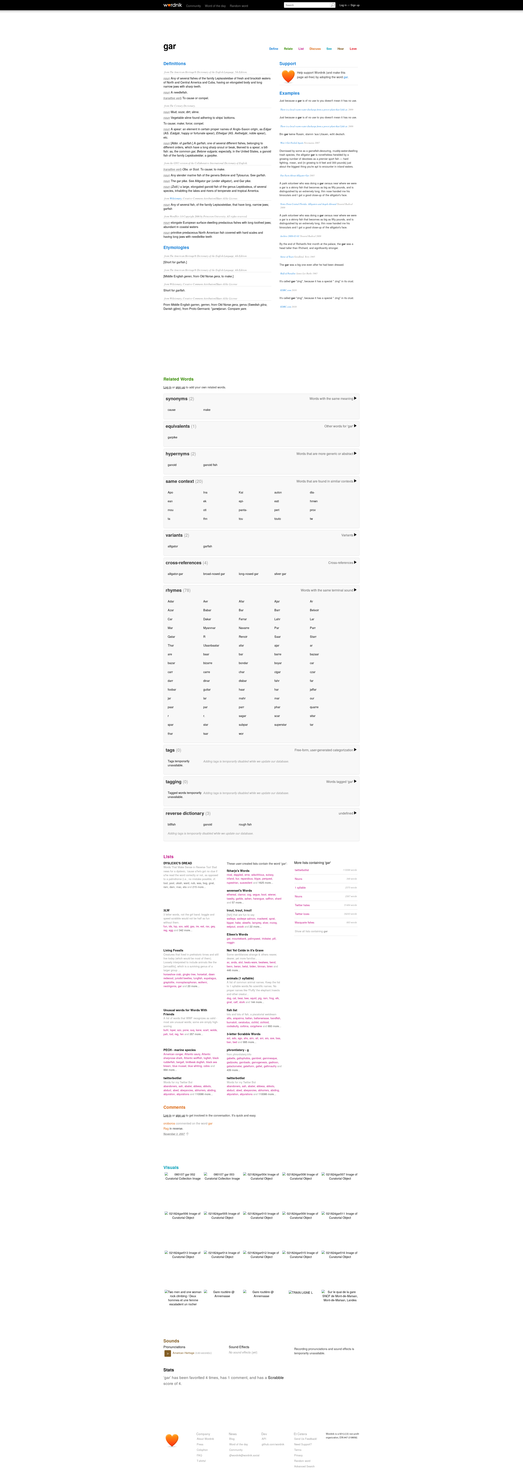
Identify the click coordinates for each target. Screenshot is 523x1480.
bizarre (207, 663)
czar (312, 672)
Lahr (277, 619)
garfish (207, 546)
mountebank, (240, 938)
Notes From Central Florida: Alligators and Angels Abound (308, 204)
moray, (273, 922)
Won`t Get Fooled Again (291, 142)
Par (276, 628)
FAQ (199, 1455)
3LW (166, 910)
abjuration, (170, 1094)
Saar (277, 636)
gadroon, (274, 1062)
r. (204, 715)
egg (171, 930)
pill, (274, 938)
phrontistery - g (238, 1050)
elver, (266, 922)
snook (241, 926)
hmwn (314, 501)
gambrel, (257, 1058)
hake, (238, 922)
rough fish (245, 824)
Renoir (243, 636)
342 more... (185, 930)
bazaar (314, 654)
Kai (241, 492)
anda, (234, 962)
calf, (236, 1002)
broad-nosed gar (214, 573)
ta (169, 518)
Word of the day (215, 5)
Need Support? (303, 1444)
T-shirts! (201, 1461)
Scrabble (276, 1377)
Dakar (207, 619)
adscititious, (258, 875)
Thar (171, 645)
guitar (207, 689)
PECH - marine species (179, 1050)
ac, (229, 962)
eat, (203, 926)
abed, (176, 1090)
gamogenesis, (260, 1062)
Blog (232, 1439)
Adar (171, 601)
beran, (238, 966)
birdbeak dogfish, (196, 1062)
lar (205, 698)
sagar (242, 715)
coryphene (256, 1026)
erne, (248, 875)
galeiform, (249, 1066)
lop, (176, 926)
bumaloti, (232, 1022)
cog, (250, 894)
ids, (171, 926)
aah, (181, 1086)
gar (346, 77)
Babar (207, 610)
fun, (166, 926)
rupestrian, (233, 882)
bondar (243, 663)
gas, (193, 926)
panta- (243, 510)
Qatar (171, 636)
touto (277, 518)
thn (205, 518)
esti (276, 501)
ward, (187, 883)
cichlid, (255, 1022)
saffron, (270, 898)
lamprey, (257, 922)
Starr (313, 636)
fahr (276, 680)
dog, (230, 998)
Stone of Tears (287, 256)
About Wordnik (205, 1439)
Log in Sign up (350, 5)
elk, (277, 998)
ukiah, (180, 883)
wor (241, 733)
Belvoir (314, 610)
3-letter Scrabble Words (243, 1034)
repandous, (247, 878)
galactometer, (235, 1066)
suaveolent (246, 882)
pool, (172, 883)
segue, (257, 894)
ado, (235, 1038)
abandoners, (171, 1086)
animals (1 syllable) (240, 978)
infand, (231, 878)
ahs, (246, 1038)
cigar (277, 672)
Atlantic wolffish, (194, 1058)
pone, (186, 1030)
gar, (229, 938)
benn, (230, 966)
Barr (277, 610)
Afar (241, 601)
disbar (243, 680)
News (233, 1433)
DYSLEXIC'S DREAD (177, 863)
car (312, 663)
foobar (172, 689)
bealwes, (264, 962)
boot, (264, 894)
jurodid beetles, (184, 978)
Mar (170, 628)
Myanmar (209, 628)
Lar (312, 619)
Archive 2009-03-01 (289, 236)
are (170, 654)
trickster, (267, 938)
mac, (179, 887)
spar (170, 724)
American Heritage (184, 1353)
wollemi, (203, 982)
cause (171, 409)
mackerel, (263, 918)
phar (277, 707)
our (312, 698)
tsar (205, 733)
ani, (262, 1038)
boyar (278, 663)
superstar (280, 724)
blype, (258, 878)
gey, (213, 926)
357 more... (196, 1034)
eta (185, 887)
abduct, (168, 1090)
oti (204, 510)
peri (276, 510)
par (205, 707)
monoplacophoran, (187, 982)
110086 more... (204, 1094)
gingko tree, (190, 974)
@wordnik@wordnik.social (244, 1455)
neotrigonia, (170, 986)
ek (204, 501)
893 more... (274, 1026)
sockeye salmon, (247, 918)
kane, (199, 1030)
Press (200, 1444)
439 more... (233, 1070)
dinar (206, 680)
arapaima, (239, 1018)
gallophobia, (244, 1058)
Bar (241, 610)
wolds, (214, 1030)
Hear (340, 49)
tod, (172, 1034)
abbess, (198, 1086)
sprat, (272, 918)
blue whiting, (195, 1066)
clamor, (242, 894)
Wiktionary (176, 198)
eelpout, (232, 926)
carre (206, 672)
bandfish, (275, 1018)
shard (278, 898)
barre (277, 654)
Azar (171, 610)
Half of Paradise (288, 273)
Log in (167, 387)
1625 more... (265, 882)
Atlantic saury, (193, 1054)
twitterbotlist (172, 1078)
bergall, (181, 1062)
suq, (193, 1030)
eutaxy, (270, 875)
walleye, (232, 918)
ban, (230, 1042)
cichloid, (264, 1022)
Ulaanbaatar (211, 645)
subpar (243, 724)
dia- (312, 492)
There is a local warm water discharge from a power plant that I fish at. (314, 109)
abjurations (183, 1094)
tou (241, 518)
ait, (257, 1038)
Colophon (202, 1450)
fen (182, 1034)
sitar (312, 715)
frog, (272, 998)
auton (278, 492)
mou (170, 510)
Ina (205, 492)
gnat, (212, 883)
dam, (173, 887)
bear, (241, 998)
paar (171, 707)
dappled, (239, 875)
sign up (180, 387)
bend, (273, 962)
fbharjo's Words (238, 871)
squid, (254, 998)
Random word (239, 5)
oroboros (169, 1123)
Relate (288, 49)
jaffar (313, 689)
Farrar (243, 619)
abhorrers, (201, 1090)
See (329, 49)
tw (311, 518)
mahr (242, 698)
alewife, (247, 922)
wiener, (272, 894)
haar (242, 689)
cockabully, (233, 1026)
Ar (311, 601)
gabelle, (232, 1058)
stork (242, 1002)
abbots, (207, 1086)
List (301, 49)
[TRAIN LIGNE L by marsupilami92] (301, 1292)
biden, (254, 966)
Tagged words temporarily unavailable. (184, 794)
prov (313, 510)
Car (170, 619)
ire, (198, 926)
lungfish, (198, 978)
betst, (246, 966)
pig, (260, 998)
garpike (172, 437)
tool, (166, 883)
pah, (166, 1034)
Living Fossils (173, 950)
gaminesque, (270, 1058)
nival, (230, 875)
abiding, (211, 1090)
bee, (247, 998)
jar (169, 698)
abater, (188, 1086)
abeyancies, (187, 1090)
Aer (205, 601)
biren (270, 966)
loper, (173, 1030)
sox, (181, 926)
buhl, (166, 1030)
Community (193, 5)
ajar (276, 645)
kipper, (231, 922)
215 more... (199, 887)
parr (241, 707)
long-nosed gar (248, 573)
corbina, (245, 1026)
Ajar (277, 601)
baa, (278, 1038)
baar (206, 654)
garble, (240, 898)
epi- (241, 501)
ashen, (249, 898)
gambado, (245, 1062)
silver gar (280, 573)
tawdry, (231, 898)
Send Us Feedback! (305, 1439)
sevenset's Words (239, 890)
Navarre (244, 628)
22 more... (256, 926)
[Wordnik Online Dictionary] (172, 5)
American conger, (173, 1054)
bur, (238, 878)
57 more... (238, 902)
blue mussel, (180, 1066)
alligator (173, 546)
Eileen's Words (237, 934)
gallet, (260, 1066)
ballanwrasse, (262, 1018)
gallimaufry (270, 1066)
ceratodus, (244, 1022)
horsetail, (203, 974)
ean (170, 501)
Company (203, 1433)
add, (187, 926)
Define (273, 49)
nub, (194, 883)
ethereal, (232, 894)
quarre (314, 707)
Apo (170, 492)
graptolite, (169, 982)
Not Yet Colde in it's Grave (245, 950)
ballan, (249, 1018)
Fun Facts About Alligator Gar (294, 175)
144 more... (257, 1002)
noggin (231, 942)
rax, (208, 926)
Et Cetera (300, 1433)
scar (277, 715)
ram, (166, 887)
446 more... (233, 970)
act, (229, 1038)
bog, (206, 883)
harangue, (259, 898)
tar (311, 724)
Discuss (315, 49)
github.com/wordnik (273, 1444)
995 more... (249, 1042)
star (205, 724)
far (311, 680)
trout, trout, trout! (239, 910)
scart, (206, 1030)
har (276, 689)
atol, (241, 962)
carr (170, 672)
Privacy (298, 1455)
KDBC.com (285, 290)
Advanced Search (304, 1466)
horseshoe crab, (173, 974)
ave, (273, 1038)
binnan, (262, 966)
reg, (166, 930)
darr (170, 680)
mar (276, 698)
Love (353, 49)
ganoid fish (210, 464)
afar (241, 645)
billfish (172, 824)
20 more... (194, 986)
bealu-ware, (251, 962)
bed (235, 1042)
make (206, 409)
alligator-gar (175, 573)
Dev (264, 1433)
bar (241, 654)
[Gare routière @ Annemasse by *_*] (222, 1293)
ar (311, 645)
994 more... (170, 1070)
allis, (230, 1018)
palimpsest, (255, 938)
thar (170, 733)
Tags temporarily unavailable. (178, 763)
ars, (267, 1038)
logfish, (208, 1058)
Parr (313, 628)
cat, (235, 998)
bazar (171, 663)
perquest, (267, 878)
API (264, 1439)
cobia (206, 1066)
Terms (297, 1450)
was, (200, 883)
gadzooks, (233, 1062)
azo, (180, 1030)
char (242, 672)
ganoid (172, 464)
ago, (241, 1038)
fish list (232, 1010)
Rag (166, 1128)
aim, (252, 1038)
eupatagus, (210, 978)
